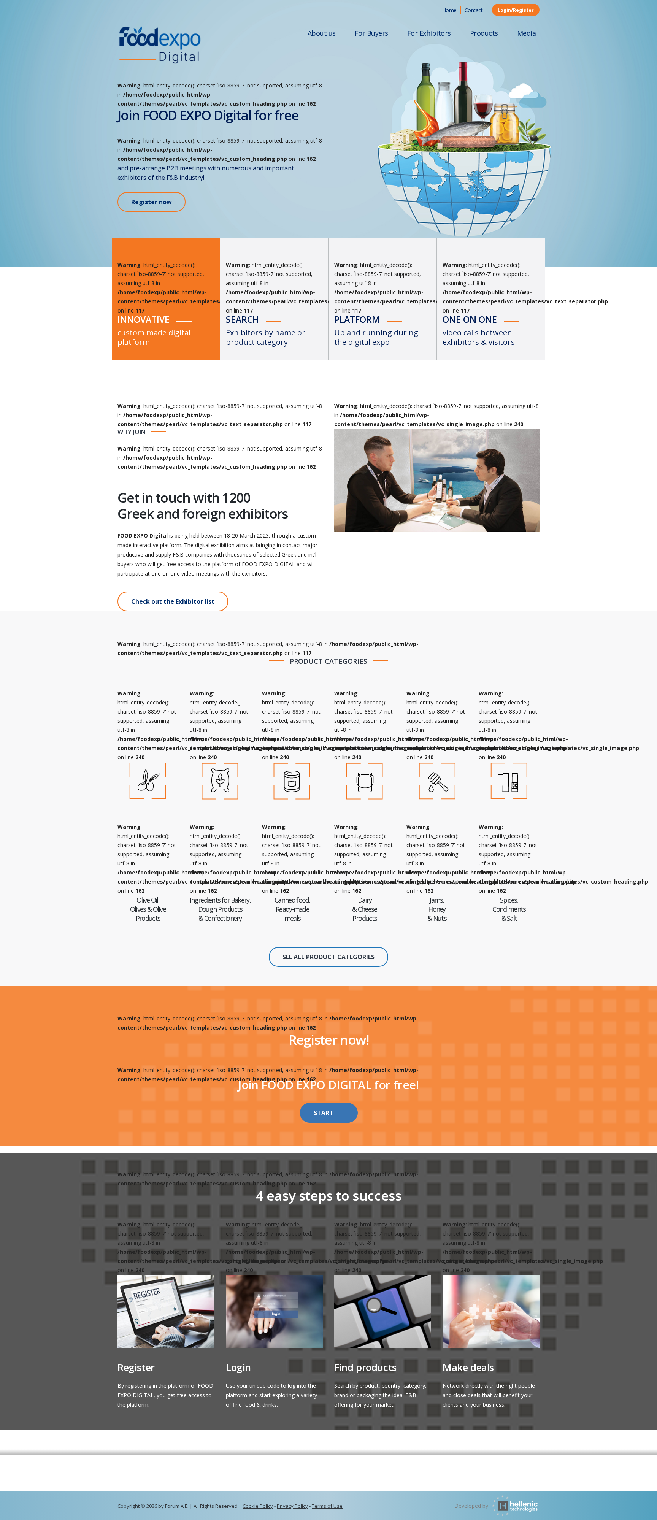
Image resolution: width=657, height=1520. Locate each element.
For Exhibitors (429, 33)
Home (449, 10)
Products (484, 33)
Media (526, 33)
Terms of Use (327, 1506)
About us (322, 33)
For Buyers (371, 33)
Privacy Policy (292, 1506)
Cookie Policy (258, 1506)
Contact (474, 10)
